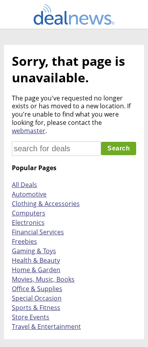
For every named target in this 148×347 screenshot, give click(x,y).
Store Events (30, 317)
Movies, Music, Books (43, 279)
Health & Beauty (36, 260)
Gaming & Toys (34, 251)
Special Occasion (37, 298)
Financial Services (38, 232)
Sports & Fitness (36, 307)
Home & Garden (36, 269)
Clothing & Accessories (46, 203)
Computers (28, 213)
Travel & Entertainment (46, 326)
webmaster (28, 130)
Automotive (29, 194)
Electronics (28, 222)
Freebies (24, 241)
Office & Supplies (37, 288)
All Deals (24, 184)
